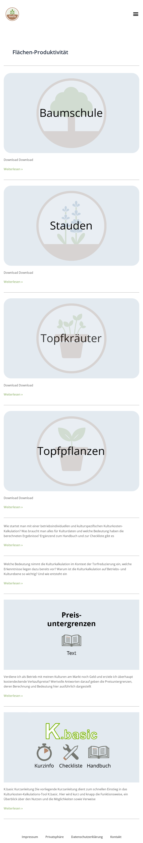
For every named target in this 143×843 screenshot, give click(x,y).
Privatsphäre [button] (54, 837)
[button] (135, 14)
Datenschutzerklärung (87, 837)
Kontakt (115, 837)
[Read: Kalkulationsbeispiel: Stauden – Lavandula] (71, 225)
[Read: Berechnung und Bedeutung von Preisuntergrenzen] (71, 634)
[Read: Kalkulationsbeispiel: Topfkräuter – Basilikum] (71, 338)
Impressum (30, 837)
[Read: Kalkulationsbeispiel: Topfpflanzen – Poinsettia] (71, 451)
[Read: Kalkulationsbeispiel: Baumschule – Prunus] (71, 113)
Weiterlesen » (13, 169)
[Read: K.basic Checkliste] (71, 747)
